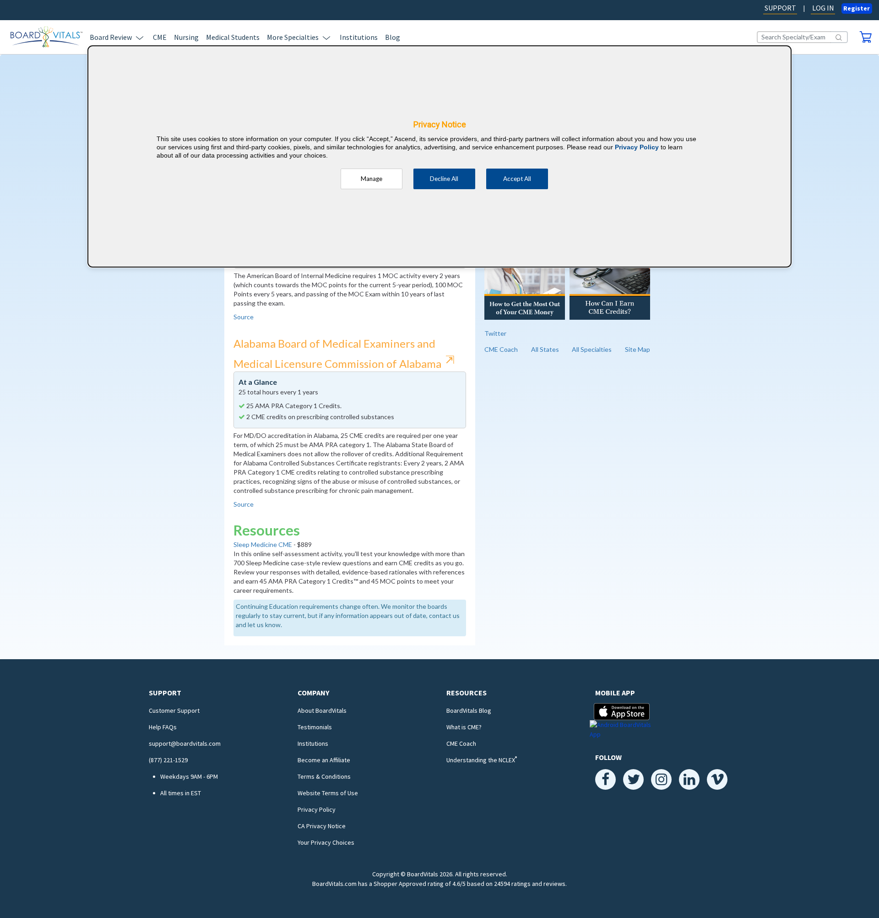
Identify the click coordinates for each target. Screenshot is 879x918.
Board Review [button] (111, 37)
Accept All (517, 178)
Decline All (444, 178)
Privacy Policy (317, 809)
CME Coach (501, 349)
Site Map (637, 349)
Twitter (495, 333)
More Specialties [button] (293, 37)
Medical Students (233, 37)
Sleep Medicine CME (262, 544)
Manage (371, 178)
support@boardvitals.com (185, 743)
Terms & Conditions (324, 776)
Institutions (359, 37)
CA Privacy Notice (322, 826)
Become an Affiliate (324, 760)
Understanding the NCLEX (481, 760)
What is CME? (464, 727)
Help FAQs (163, 727)
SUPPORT (780, 7)
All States (545, 349)
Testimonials (315, 727)
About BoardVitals (322, 710)
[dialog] (439, 156)
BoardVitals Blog (468, 710)
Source (243, 317)
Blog (392, 37)
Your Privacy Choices (326, 842)
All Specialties (592, 349)
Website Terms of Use (328, 793)
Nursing (186, 37)
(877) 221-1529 (168, 760)
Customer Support (174, 710)
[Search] (839, 37)
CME (160, 37)
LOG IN (823, 7)
